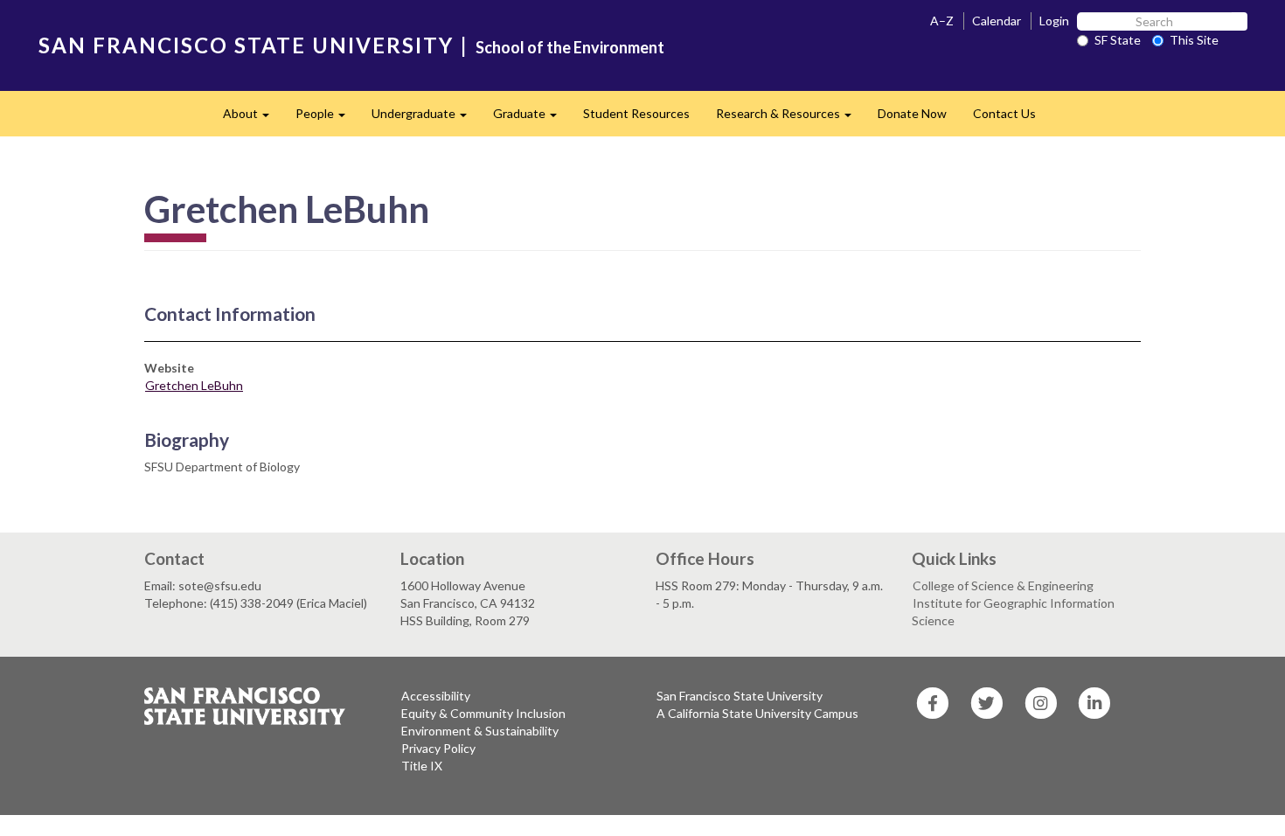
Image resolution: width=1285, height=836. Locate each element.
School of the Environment (570, 47)
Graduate (531, 118)
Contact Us (1004, 113)
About (252, 118)
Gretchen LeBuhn (194, 385)
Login (1054, 20)
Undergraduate (426, 118)
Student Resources (636, 113)
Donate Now (912, 113)
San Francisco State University (739, 695)
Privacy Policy (438, 748)
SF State (1117, 39)
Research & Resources (790, 118)
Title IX (421, 765)
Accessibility (435, 695)
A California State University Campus (757, 713)
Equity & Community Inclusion (483, 713)
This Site (1194, 39)
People (326, 118)
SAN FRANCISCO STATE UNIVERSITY (246, 45)
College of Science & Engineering (1003, 585)
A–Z (942, 20)
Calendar (996, 20)
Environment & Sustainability (480, 730)
